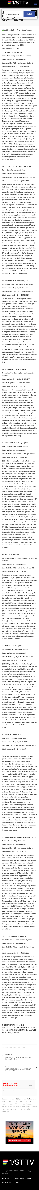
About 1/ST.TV (6, 1178)
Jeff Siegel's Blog (7, 1047)
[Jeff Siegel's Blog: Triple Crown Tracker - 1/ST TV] (19, 2)
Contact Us (17, 1182)
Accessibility (6, 1182)
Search (29, 14)
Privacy (29, 1178)
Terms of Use (19, 1178)
